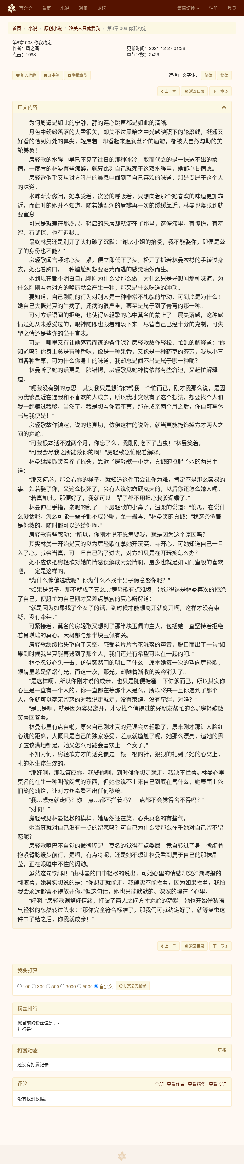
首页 (46, 8)
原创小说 (53, 28)
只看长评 (218, 1084)
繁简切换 (186, 8)
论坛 (101, 8)
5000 (87, 986)
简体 (208, 75)
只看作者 (176, 1084)
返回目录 (196, 91)
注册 (213, 8)
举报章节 (79, 75)
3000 (70, 986)
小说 (64, 8)
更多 (222, 1050)
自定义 (105, 986)
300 (40, 986)
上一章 (170, 91)
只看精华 (197, 1084)
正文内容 (27, 107)
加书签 (53, 75)
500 (54, 986)
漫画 (83, 8)
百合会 (25, 8)
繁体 (224, 75)
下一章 (219, 91)
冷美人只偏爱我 (84, 28)
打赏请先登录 (134, 985)
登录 (231, 8)
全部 (159, 1084)
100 (26, 986)
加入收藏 (28, 75)
